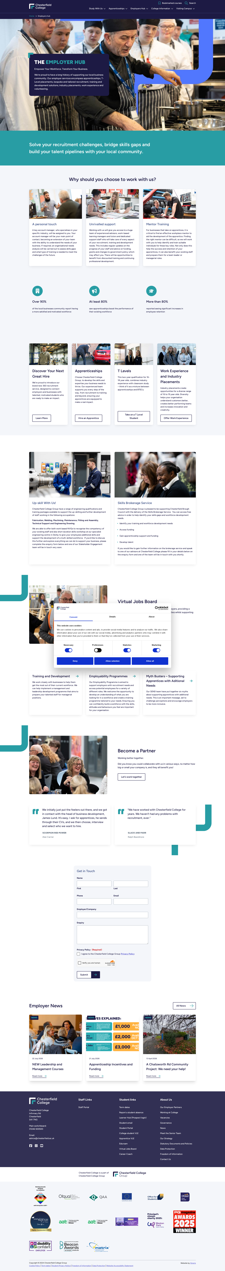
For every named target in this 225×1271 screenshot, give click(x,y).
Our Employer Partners (171, 1107)
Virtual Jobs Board (127, 1149)
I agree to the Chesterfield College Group (108, 954)
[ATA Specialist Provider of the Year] (127, 1221)
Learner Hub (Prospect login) (132, 1117)
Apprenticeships (119, 8)
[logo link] (155, 1221)
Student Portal (126, 1128)
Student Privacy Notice (61, 1266)
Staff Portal (83, 1107)
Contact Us (165, 1159)
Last (116, 888)
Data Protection (167, 1149)
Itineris (193, 1263)
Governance (166, 1123)
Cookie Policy (34, 1266)
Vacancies (165, 1117)
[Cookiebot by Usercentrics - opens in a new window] (156, 608)
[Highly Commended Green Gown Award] (40, 1221)
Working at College (169, 1112)
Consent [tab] (73, 617)
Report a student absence (131, 1112)
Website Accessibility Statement (119, 1266)
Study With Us (98, 8)
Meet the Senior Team (170, 1133)
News (162, 1128)
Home (31, 16)
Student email (125, 1123)
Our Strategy (166, 1138)
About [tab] (151, 617)
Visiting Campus (186, 8)
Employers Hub (140, 8)
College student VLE (128, 1133)
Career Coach (125, 1154)
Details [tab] (112, 617)
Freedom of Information (171, 1154)
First (79, 888)
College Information (162, 8)
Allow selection (113, 661)
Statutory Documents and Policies (176, 1143)
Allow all (150, 661)
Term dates (124, 1107)
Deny (75, 661)
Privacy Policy (128, 954)
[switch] (98, 650)
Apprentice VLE (126, 1138)
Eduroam (123, 1143)
